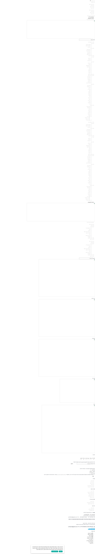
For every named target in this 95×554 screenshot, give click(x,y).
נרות (90, 234)
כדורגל (89, 94)
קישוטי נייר (89, 116)
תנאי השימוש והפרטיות (61, 474)
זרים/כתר (89, 60)
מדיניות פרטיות (54, 551)
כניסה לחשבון (90, 237)
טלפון (94, 471)
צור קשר (91, 6)
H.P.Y (90, 73)
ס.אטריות (89, 76)
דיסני (90, 99)
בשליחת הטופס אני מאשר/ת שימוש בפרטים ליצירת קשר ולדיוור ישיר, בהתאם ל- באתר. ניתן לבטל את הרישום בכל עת (69, 474)
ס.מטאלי (89, 79)
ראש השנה (89, 66)
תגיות (90, 101)
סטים (92, 84)
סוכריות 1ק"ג (88, 82)
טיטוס (90, 111)
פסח (90, 68)
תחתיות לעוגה (88, 45)
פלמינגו (89, 102)
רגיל (90, 96)
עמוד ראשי (91, 4)
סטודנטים (89, 85)
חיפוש (94, 39)
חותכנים (89, 47)
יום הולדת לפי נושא (87, 231)
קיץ (90, 104)
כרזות (90, 109)
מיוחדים (89, 89)
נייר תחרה (86, 117)
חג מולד (89, 63)
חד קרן (89, 97)
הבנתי (61, 551)
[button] (91, 529)
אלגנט (89, 91)
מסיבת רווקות (90, 74)
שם (94, 470)
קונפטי (89, 115)
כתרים (89, 59)
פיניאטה (89, 113)
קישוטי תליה (88, 120)
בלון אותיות (89, 49)
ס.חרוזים (89, 78)
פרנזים (89, 110)
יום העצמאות (88, 65)
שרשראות (89, 107)
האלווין (89, 70)
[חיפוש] (78, 40)
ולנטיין (89, 71)
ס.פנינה (89, 80)
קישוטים (91, 105)
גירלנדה (89, 112)
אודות (92, 5)
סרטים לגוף (89, 106)
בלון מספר (89, 53)
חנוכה (90, 64)
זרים (92, 57)
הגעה (92, 8)
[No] (62, 545)
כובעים (89, 58)
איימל (94, 473)
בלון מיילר (89, 52)
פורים (90, 69)
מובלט (89, 92)
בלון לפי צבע (88, 50)
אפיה (92, 43)
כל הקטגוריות (90, 42)
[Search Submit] (75, 464)
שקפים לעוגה (88, 44)
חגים (92, 61)
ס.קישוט (89, 81)
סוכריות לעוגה (90, 75)
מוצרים (91, 226)
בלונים (92, 48)
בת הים (89, 100)
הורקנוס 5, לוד (92, 514)
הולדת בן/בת (90, 55)
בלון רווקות (89, 54)
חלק (90, 90)
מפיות (90, 95)
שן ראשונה (89, 86)
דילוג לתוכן (93, 1)
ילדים (90, 87)
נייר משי (87, 118)
